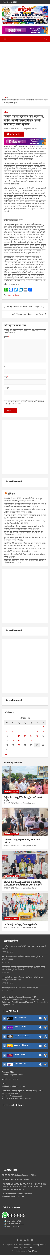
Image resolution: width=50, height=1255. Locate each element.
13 (25, 736)
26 (19, 745)
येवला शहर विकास (13, 295)
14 (31, 736)
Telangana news (11, 791)
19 (19, 741)
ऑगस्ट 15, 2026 (9, 803)
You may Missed (13, 762)
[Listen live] (4, 1018)
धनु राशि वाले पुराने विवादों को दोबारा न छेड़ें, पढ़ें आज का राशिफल (24, 554)
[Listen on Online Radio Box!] (45, 1018)
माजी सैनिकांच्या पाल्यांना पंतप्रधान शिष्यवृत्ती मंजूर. (28, 314)
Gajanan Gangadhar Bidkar (26, 129)
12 (19, 736)
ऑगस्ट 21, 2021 (9, 129)
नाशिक (6, 112)
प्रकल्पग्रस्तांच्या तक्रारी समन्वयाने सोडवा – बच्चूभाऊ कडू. (25, 307)
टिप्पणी (6, 337)
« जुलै (6, 754)
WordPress (32, 1251)
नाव (5, 366)
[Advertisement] (25, 68)
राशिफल (11, 493)
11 (13, 736)
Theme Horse (28, 1248)
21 (31, 741)
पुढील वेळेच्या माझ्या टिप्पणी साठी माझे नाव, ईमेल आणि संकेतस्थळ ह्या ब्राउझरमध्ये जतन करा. (24, 402)
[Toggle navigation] (5, 39)
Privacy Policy (38, 1245)
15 (37, 736)
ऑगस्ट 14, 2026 (9, 845)
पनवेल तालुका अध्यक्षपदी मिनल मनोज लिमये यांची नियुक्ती (20, 988)
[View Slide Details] (25, 141)
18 (13, 741)
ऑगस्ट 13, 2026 (9, 927)
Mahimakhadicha (24, 1245)
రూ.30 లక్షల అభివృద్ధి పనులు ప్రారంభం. (20, 924)
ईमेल (6, 377)
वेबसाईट (6, 388)
